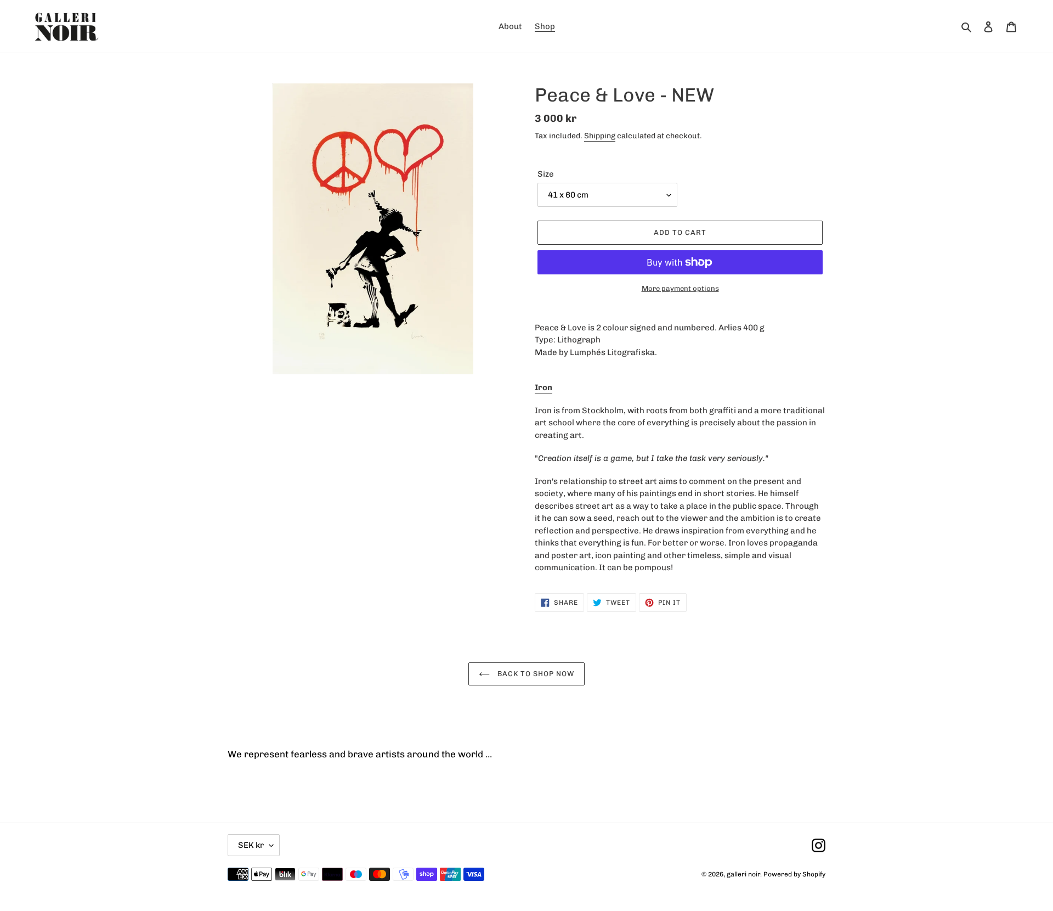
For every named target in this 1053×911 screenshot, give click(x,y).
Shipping (599, 135)
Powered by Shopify (794, 874)
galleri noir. (744, 874)
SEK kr (251, 845)
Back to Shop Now (535, 674)
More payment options (680, 288)
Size (545, 174)
